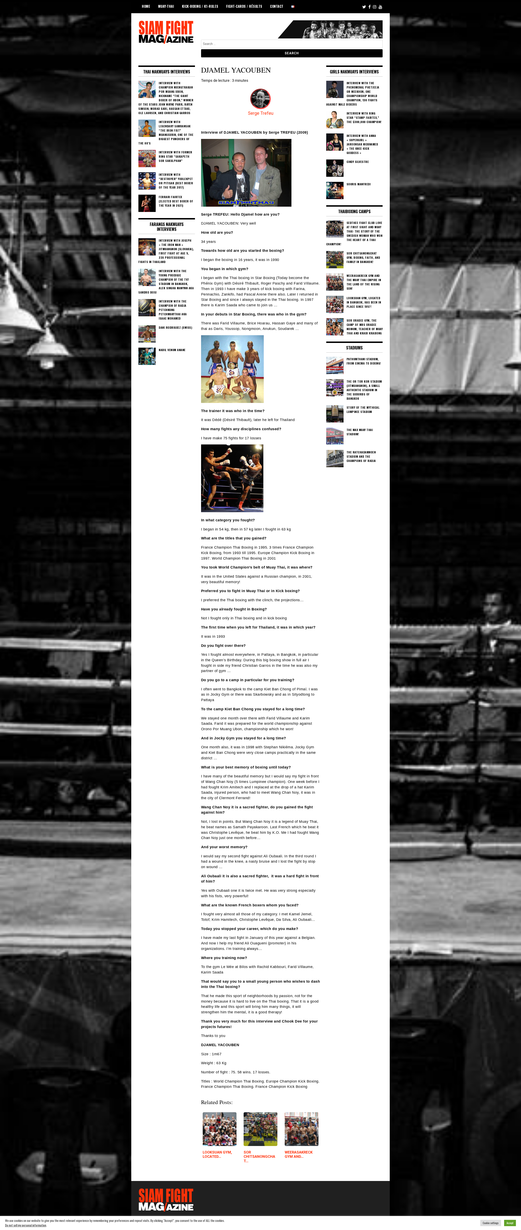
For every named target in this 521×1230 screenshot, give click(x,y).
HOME (146, 6)
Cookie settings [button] (491, 1223)
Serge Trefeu (260, 113)
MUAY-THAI (166, 6)
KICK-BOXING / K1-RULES (200, 6)
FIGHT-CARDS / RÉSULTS (244, 6)
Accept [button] (510, 1223)
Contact (276, 6)
